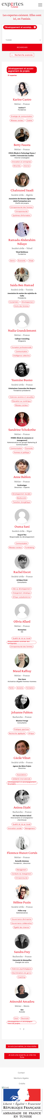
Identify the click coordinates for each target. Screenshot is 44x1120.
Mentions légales (21, 1078)
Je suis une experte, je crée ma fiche (22, 1056)
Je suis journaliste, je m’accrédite (22, 1046)
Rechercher (22, 47)
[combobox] (22, 30)
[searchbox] (22, 33)
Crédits (22, 1083)
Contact (21, 1072)
